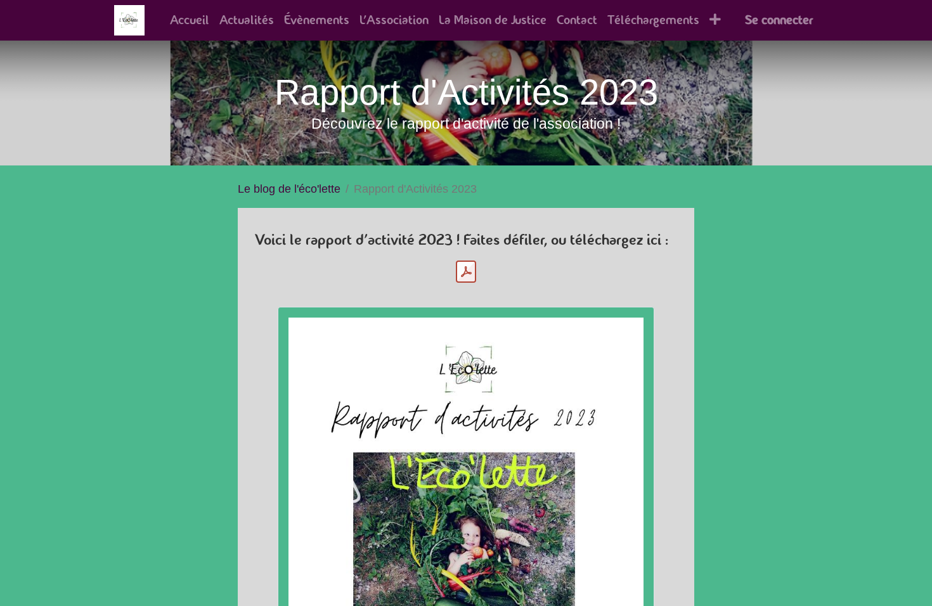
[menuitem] (189, 20)
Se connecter (779, 20)
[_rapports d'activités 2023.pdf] (466, 272)
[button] (715, 20)
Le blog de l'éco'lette (289, 189)
